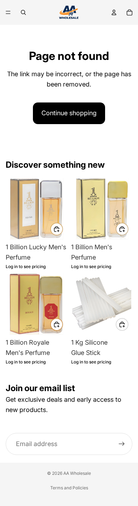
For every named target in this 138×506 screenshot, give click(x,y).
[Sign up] (121, 444)
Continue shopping (69, 113)
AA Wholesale (77, 473)
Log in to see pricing (26, 266)
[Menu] (8, 12)
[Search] (23, 12)
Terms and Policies (69, 487)
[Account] (114, 12)
